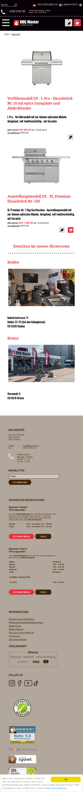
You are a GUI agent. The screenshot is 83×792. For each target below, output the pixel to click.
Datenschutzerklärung (56, 788)
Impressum (14, 636)
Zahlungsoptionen (18, 639)
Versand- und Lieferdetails (21, 619)
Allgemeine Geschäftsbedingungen (26, 622)
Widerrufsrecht (16, 629)
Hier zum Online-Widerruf (21, 632)
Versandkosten (13, 133)
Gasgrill (16, 34)
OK (65, 779)
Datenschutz (15, 626)
